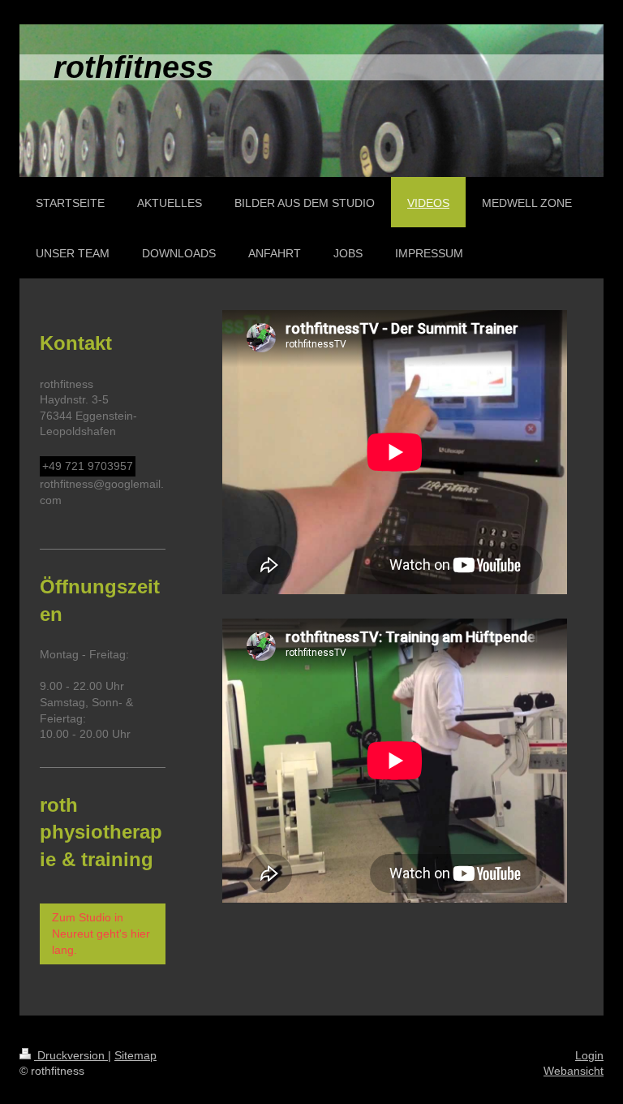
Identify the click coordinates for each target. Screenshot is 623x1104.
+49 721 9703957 (87, 465)
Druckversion (71, 1055)
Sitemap (135, 1055)
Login (589, 1055)
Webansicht (574, 1070)
